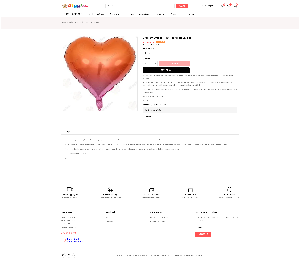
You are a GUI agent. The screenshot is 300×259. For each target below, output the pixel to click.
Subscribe (203, 234)
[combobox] (140, 6)
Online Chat (73, 239)
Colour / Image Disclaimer (160, 217)
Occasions (114, 14)
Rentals (191, 14)
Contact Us (110, 221)
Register (211, 6)
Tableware (160, 14)
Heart (148, 53)
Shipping (146, 45)
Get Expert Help (75, 241)
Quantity (146, 59)
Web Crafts (197, 255)
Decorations (144, 14)
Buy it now (166, 70)
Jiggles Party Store (158, 255)
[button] (235, 6)
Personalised (176, 14)
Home (63, 22)
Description (68, 132)
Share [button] (148, 116)
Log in (203, 6)
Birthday (100, 14)
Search (182, 6)
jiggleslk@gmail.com (69, 227)
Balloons (129, 14)
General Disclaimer (157, 221)
